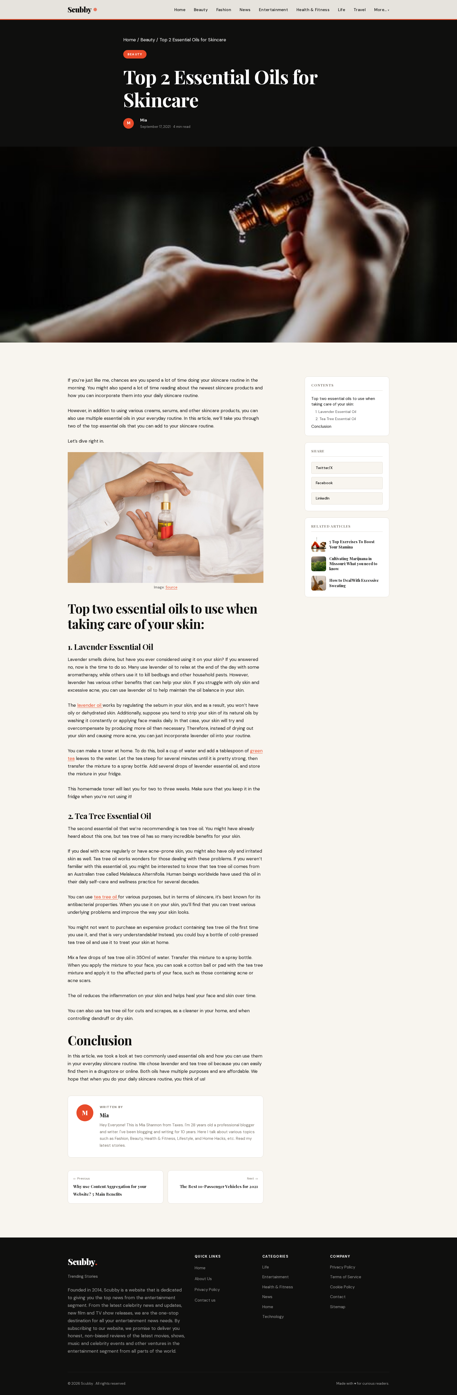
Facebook (324, 482)
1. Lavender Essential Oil (336, 411)
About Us (203, 1278)
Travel (360, 9)
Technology (273, 1316)
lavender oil (90, 705)
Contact (338, 1296)
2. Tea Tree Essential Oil (336, 418)
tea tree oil (106, 897)
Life (341, 9)
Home (179, 9)
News (245, 9)
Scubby (79, 9)
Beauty (201, 9)
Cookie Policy (342, 1287)
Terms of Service (345, 1277)
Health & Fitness (313, 9)
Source (171, 587)
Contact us (205, 1300)
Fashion (223, 9)
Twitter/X (324, 467)
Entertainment (273, 9)
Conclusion (321, 426)
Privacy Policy (207, 1289)
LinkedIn (323, 498)
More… (380, 9)
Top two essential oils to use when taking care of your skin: (343, 401)
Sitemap (337, 1307)
